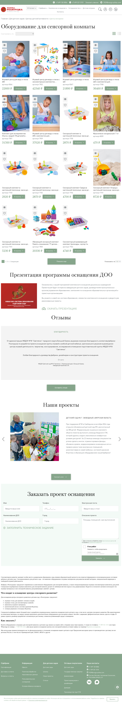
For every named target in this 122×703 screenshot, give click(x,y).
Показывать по (110, 261)
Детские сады (48, 667)
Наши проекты (48, 676)
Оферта (24, 667)
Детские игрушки (89, 8)
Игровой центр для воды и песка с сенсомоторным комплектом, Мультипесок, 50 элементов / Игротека (46, 80)
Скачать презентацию (62, 308)
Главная (4, 19)
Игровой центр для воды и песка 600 (15, 80)
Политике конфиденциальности (37, 700)
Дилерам (67, 688)
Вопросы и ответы (7, 676)
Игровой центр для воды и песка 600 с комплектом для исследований (45, 134)
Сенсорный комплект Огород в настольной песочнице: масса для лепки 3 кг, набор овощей (106, 189)
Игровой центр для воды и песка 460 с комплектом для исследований (106, 80)
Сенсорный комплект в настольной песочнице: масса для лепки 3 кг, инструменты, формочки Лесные (76, 134)
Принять (112, 699)
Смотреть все (59, 477)
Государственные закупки (73, 672)
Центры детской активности (37, 19)
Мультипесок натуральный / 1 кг (106, 133)
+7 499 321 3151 (78, 2)
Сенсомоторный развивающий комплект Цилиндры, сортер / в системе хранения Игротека (75, 243)
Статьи (45, 680)
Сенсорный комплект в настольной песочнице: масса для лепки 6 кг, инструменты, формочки (15, 243)
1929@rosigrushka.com (112, 2)
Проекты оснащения (93, 627)
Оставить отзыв (61, 388)
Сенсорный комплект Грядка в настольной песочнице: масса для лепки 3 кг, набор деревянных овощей (76, 189)
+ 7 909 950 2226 (20, 627)
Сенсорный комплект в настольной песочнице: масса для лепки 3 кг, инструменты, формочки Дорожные (15, 189)
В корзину (19, 88)
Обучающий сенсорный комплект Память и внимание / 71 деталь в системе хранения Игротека (46, 243)
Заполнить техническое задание (30, 527)
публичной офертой (95, 542)
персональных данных (108, 541)
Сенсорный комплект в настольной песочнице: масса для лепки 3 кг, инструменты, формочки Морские (46, 189)
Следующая (14, 261)
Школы (45, 672)
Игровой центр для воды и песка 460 (76, 80)
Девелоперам (68, 676)
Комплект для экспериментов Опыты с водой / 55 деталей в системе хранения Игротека (14, 134)
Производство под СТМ (72, 692)
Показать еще (61, 261)
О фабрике (42, 8)
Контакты (60, 12)
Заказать (99, 558)
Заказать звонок (91, 2)
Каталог (32, 8)
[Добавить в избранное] (4, 51)
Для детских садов (16, 19)
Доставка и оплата (7, 672)
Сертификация (6, 667)
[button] (119, 439)
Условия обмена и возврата (31, 686)
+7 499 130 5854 (61, 2)
